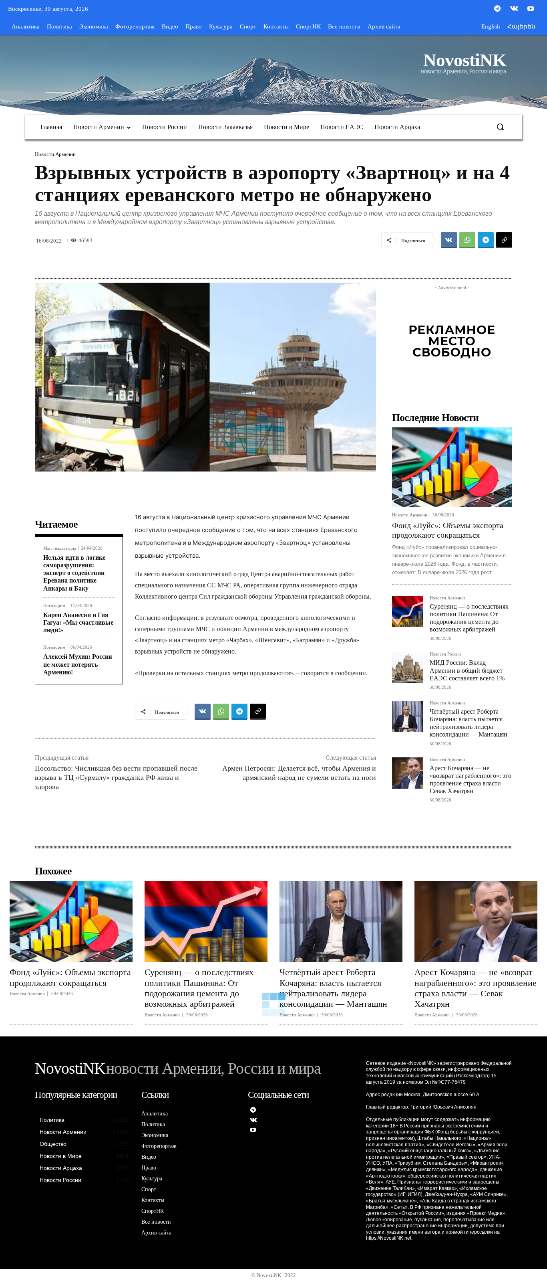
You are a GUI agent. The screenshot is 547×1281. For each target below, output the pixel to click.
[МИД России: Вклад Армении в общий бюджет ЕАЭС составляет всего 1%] (407, 667)
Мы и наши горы (59, 548)
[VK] (449, 240)
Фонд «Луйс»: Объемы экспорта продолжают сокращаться (70, 977)
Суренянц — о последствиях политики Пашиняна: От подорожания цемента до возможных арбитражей (199, 988)
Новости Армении (55, 154)
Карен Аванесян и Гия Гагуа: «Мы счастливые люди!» (78, 622)
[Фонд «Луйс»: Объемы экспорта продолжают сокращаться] (452, 467)
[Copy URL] (504, 240)
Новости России (445, 654)
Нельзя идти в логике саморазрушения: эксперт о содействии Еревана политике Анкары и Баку (74, 573)
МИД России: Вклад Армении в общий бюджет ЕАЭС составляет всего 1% (467, 670)
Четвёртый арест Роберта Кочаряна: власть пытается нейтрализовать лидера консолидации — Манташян (468, 723)
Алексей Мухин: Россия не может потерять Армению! (77, 664)
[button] (500, 127)
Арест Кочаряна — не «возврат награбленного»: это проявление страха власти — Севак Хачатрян (475, 988)
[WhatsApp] (467, 240)
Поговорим (54, 605)
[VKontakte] (514, 9)
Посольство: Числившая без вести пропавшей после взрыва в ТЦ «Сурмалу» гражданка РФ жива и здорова (116, 777)
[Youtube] (530, 9)
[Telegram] (497, 9)
